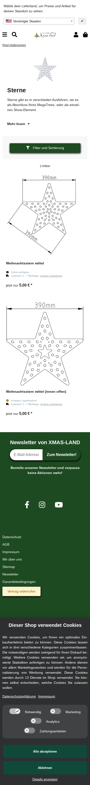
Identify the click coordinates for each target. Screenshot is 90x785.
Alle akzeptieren (45, 751)
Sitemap (8, 567)
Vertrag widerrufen (21, 591)
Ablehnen (45, 768)
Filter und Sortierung (48, 148)
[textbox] (39, 21)
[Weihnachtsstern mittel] (45, 215)
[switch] (14, 711)
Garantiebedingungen (19, 582)
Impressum (10, 552)
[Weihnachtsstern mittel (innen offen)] (45, 344)
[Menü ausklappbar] (4, 35)
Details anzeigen (45, 779)
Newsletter (10, 574)
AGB (5, 544)
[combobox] (39, 21)
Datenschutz (11, 537)
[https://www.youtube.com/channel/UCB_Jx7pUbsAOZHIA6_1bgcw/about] (59, 505)
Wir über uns (12, 559)
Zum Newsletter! (61, 455)
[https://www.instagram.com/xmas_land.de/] (42, 505)
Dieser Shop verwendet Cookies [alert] (45, 625)
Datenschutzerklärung (19, 696)
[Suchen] (14, 35)
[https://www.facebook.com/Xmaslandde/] (27, 505)
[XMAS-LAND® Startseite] (45, 34)
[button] (76, 35)
